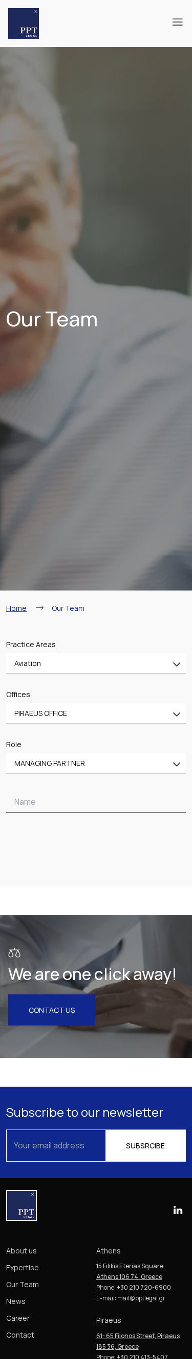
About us (21, 1250)
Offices (18, 694)
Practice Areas (31, 644)
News (16, 1301)
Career (18, 1318)
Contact (20, 1335)
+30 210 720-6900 (144, 1287)
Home (16, 608)
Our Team (22, 1284)
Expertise (22, 1267)
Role (14, 744)
